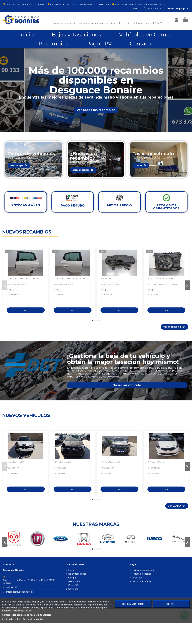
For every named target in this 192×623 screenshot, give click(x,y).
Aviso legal (137, 577)
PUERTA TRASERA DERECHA (70, 278)
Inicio (71, 570)
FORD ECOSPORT (110, 462)
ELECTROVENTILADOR (160, 278)
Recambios (74, 581)
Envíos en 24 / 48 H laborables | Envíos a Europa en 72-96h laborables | (80, 4)
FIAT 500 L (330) (62, 462)
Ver (25, 310)
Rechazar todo (133, 604)
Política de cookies (141, 573)
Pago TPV (73, 585)
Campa (72, 577)
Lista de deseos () (154, 8)
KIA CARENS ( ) (155, 462)
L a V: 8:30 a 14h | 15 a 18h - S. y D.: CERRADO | (26, 4)
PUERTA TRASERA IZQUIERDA (23, 278)
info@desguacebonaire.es (19, 591)
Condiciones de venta (143, 581)
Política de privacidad (143, 570)
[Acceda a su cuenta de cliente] (176, 19)
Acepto (171, 604)
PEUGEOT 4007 (15, 462)
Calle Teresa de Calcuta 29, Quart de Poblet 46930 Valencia (140, 4)
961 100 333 (12, 587)
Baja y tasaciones (77, 573)
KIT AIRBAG (106, 278)
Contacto (73, 589)
